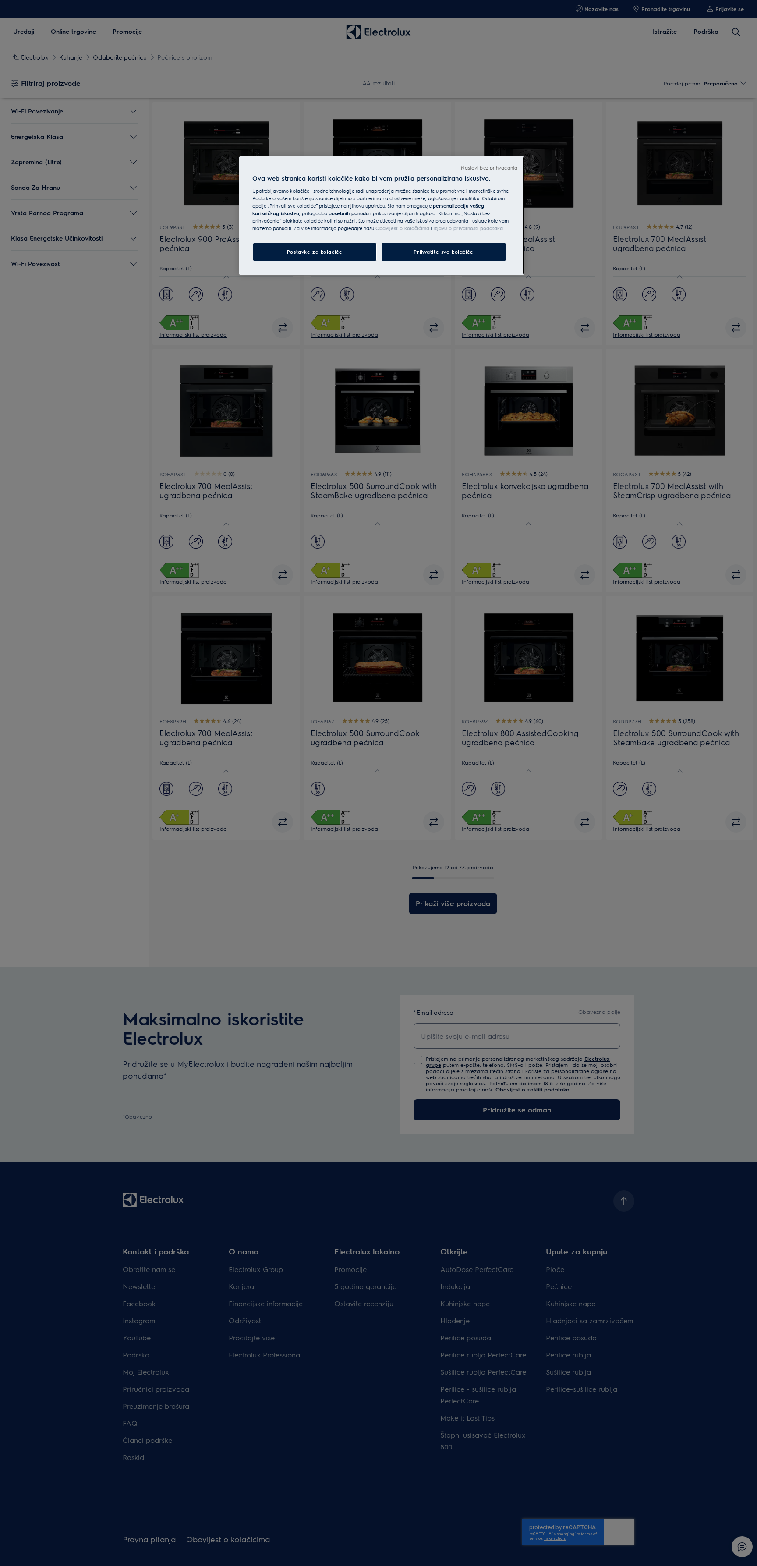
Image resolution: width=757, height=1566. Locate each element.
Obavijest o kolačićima (402, 228)
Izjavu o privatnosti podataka (468, 228)
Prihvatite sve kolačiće (443, 251)
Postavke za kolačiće (314, 251)
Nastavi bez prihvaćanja (489, 167)
